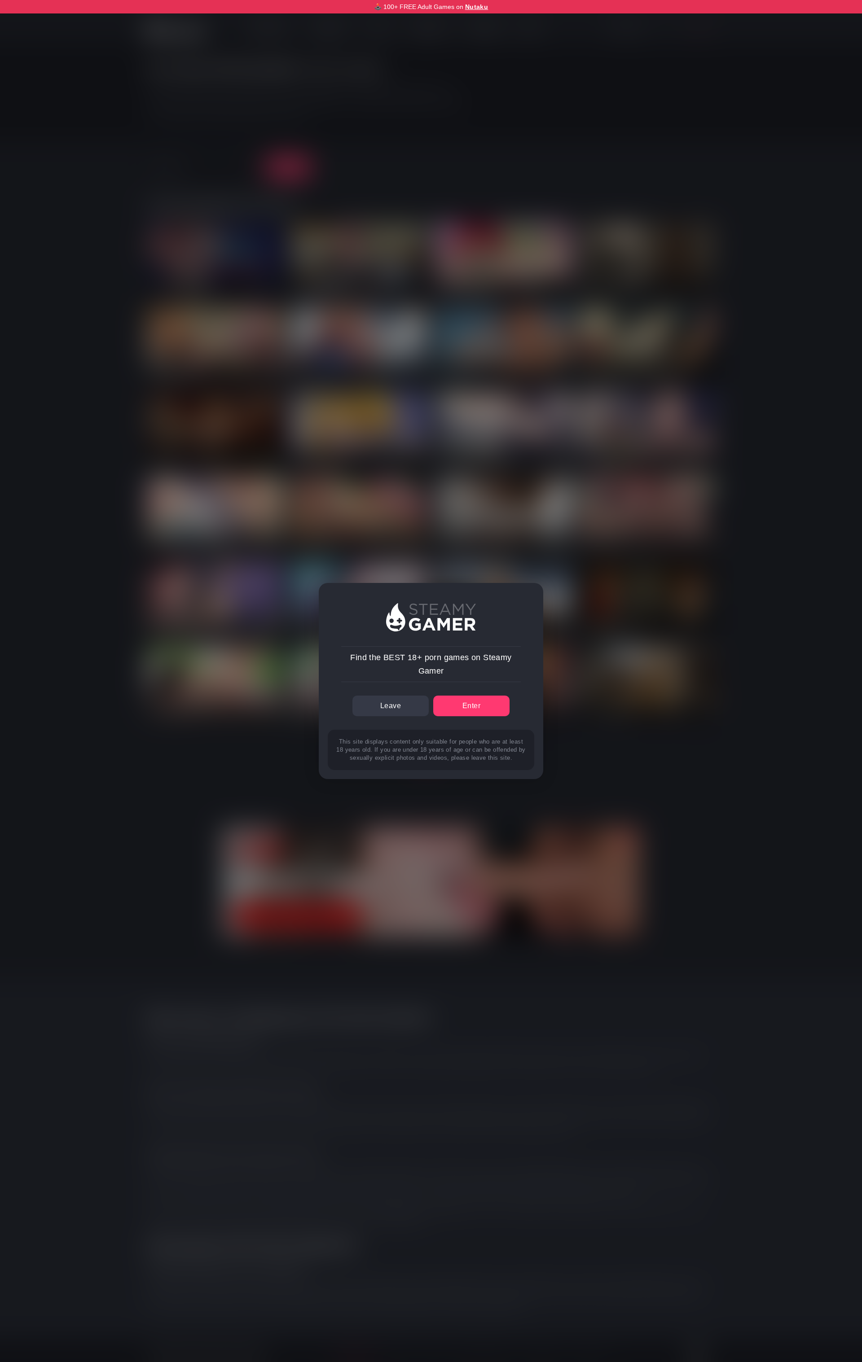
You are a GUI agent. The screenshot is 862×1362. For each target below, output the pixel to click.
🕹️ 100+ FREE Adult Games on (431, 6)
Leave (390, 705)
